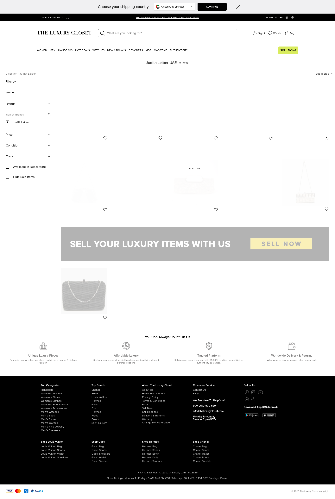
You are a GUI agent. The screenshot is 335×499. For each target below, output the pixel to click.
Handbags (65, 50)
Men (52, 50)
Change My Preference (156, 422)
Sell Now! (288, 50)
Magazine (160, 50)
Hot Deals (82, 50)
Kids (148, 50)
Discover (11, 73)
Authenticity (179, 50)
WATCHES (98, 50)
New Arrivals (116, 50)
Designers (136, 50)
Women (42, 50)
